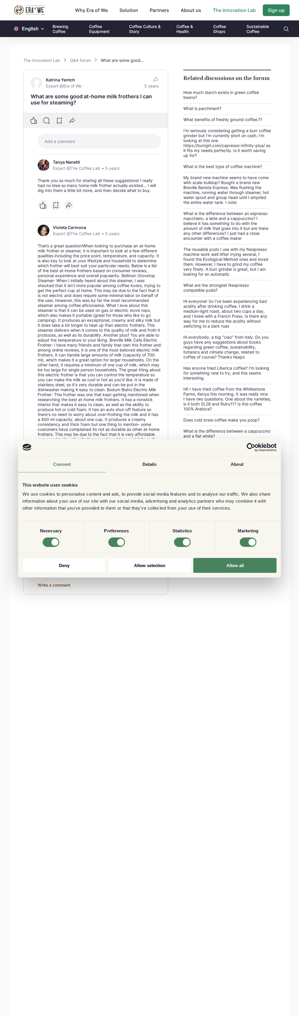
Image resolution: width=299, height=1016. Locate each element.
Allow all (235, 565)
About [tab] (237, 463)
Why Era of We (91, 10)
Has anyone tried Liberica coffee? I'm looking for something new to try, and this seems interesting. (226, 373)
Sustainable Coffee (257, 29)
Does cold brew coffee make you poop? (221, 419)
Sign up (276, 10)
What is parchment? (202, 108)
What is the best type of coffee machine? (222, 166)
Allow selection (149, 565)
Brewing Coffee (60, 29)
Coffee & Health (184, 29)
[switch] (116, 542)
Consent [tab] (62, 463)
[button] (43, 28)
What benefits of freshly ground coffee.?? (222, 119)
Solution (128, 10)
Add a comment (60, 141)
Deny (64, 565)
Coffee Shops (219, 29)
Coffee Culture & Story (145, 29)
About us (191, 10)
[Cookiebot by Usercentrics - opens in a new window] (251, 447)
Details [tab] (149, 463)
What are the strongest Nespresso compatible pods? (216, 288)
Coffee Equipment (99, 29)
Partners (159, 10)
